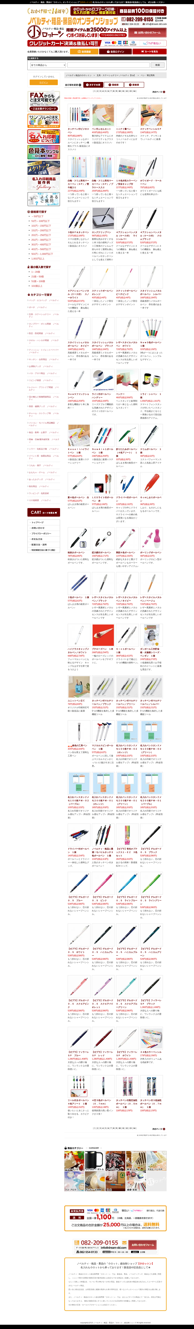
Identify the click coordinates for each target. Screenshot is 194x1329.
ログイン (43, 82)
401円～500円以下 (41, 249)
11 (123, 91)
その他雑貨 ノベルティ (40, 500)
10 (120, 91)
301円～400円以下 (41, 244)
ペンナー (120, 394)
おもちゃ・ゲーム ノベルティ (43, 472)
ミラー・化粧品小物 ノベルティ (44, 449)
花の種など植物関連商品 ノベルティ (44, 398)
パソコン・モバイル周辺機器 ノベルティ (44, 424)
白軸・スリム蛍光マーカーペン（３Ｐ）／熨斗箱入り (78, 184)
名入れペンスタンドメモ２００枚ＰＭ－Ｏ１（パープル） (150, 800)
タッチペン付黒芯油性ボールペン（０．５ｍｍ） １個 (126, 1103)
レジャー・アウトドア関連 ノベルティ (44, 388)
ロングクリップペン (101, 232)
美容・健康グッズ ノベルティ (43, 406)
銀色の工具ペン (79, 745)
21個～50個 (37, 276)
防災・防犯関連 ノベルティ (42, 333)
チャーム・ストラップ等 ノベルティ (44, 414)
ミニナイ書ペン (123, 129)
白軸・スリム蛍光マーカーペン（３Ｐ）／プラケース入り (102, 184)
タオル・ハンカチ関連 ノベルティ (44, 341)
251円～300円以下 (41, 240)
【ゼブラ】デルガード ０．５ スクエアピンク (79, 1003)
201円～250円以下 (41, 235)
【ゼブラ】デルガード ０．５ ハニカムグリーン (152, 952)
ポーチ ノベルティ (38, 307)
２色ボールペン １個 (78, 597)
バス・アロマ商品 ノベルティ (43, 373)
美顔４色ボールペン (125, 552)
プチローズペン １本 (102, 649)
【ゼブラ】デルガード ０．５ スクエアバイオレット (103, 1003)
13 (131, 91)
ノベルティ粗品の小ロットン (79, 75)
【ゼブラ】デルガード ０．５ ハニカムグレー (103, 952)
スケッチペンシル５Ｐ (150, 129)
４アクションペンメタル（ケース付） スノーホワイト (78, 294)
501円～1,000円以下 (42, 254)
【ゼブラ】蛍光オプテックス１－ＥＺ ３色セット (126, 852)
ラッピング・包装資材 (39, 493)
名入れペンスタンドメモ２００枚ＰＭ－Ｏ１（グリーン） (126, 800)
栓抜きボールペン (76, 552)
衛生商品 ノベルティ (39, 486)
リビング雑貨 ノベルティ (41, 380)
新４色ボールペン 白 (78, 497)
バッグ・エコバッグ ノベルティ (44, 300)
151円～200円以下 (41, 230)
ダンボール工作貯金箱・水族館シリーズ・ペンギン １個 (150, 652)
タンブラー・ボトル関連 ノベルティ (44, 325)
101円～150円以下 (41, 225)
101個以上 (36, 286)
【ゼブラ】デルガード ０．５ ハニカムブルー (127, 952)
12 (127, 91)
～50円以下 (37, 216)
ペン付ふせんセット (101, 129)
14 (134, 91)
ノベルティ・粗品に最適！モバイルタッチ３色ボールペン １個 (102, 852)
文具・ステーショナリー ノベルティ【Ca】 (116, 75)
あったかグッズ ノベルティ (42, 479)
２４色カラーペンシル (150, 1052)
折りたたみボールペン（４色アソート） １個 (126, 452)
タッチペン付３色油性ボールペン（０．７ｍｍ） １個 (150, 1103)
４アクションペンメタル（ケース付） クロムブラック (150, 235)
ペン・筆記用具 (148, 75)
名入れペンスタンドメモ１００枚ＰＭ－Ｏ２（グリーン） (150, 748)
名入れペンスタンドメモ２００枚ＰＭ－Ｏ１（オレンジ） (102, 800)
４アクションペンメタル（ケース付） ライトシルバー (126, 235)
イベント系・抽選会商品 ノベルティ (44, 457)
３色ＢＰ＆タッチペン (78, 232)
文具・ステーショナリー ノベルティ (44, 315)
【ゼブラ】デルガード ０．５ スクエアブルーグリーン (127, 1003)
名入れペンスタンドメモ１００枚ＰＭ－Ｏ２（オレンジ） (126, 748)
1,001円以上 (37, 258)
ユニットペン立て (76, 700)
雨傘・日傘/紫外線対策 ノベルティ (44, 440)
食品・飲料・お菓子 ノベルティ (44, 432)
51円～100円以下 (40, 221)
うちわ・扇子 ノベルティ (41, 465)
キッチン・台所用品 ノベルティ (44, 359)
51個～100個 (38, 281)
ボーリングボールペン (150, 552)
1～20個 (35, 272)
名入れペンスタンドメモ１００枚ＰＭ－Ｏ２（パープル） (78, 800)
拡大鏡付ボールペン (101, 552)
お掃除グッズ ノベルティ (41, 366)
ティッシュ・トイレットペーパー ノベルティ (44, 351)
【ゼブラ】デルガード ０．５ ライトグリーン (152, 900)
